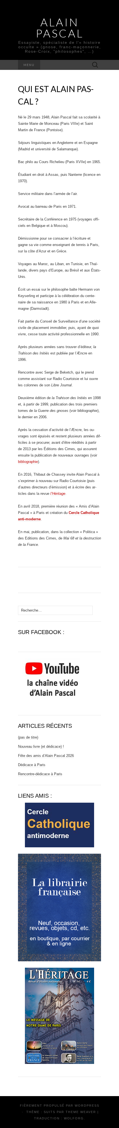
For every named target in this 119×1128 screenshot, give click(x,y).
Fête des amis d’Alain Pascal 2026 (46, 756)
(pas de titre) (28, 737)
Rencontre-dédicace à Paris (40, 774)
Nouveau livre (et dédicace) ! (41, 746)
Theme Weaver (81, 1112)
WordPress (87, 1105)
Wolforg (74, 1118)
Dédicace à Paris (31, 765)
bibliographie (28, 462)
